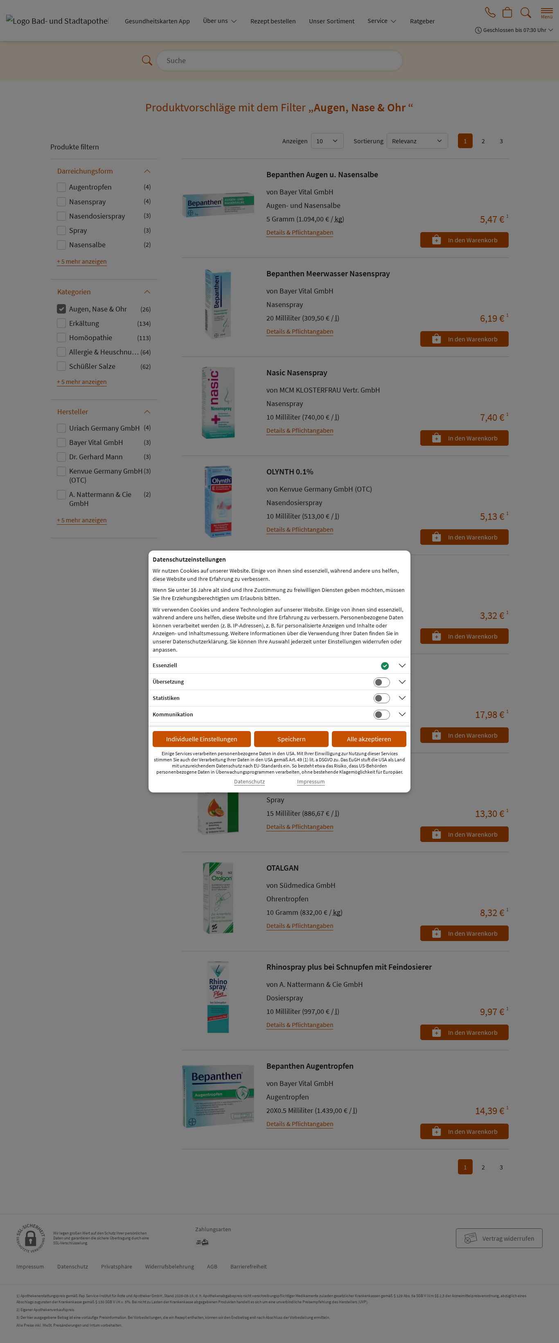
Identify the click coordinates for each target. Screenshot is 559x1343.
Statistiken (166, 698)
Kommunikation (173, 714)
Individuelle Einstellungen (201, 739)
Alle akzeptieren (369, 739)
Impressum (311, 781)
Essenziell (165, 665)
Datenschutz (249, 781)
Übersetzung (168, 681)
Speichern (291, 739)
